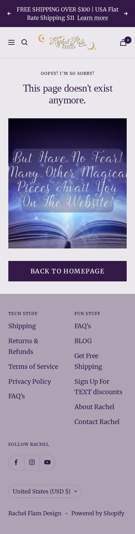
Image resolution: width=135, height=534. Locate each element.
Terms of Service (33, 367)
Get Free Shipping (88, 361)
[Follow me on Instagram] (31, 462)
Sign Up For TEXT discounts (98, 387)
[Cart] (123, 42)
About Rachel (94, 407)
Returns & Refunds (23, 346)
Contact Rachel (97, 422)
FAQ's (16, 396)
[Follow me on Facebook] (16, 462)
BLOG (83, 341)
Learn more (92, 17)
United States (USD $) (42, 491)
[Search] (24, 42)
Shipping (22, 326)
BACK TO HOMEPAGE (67, 271)
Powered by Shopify (97, 513)
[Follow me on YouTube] (47, 462)
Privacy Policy (29, 381)
